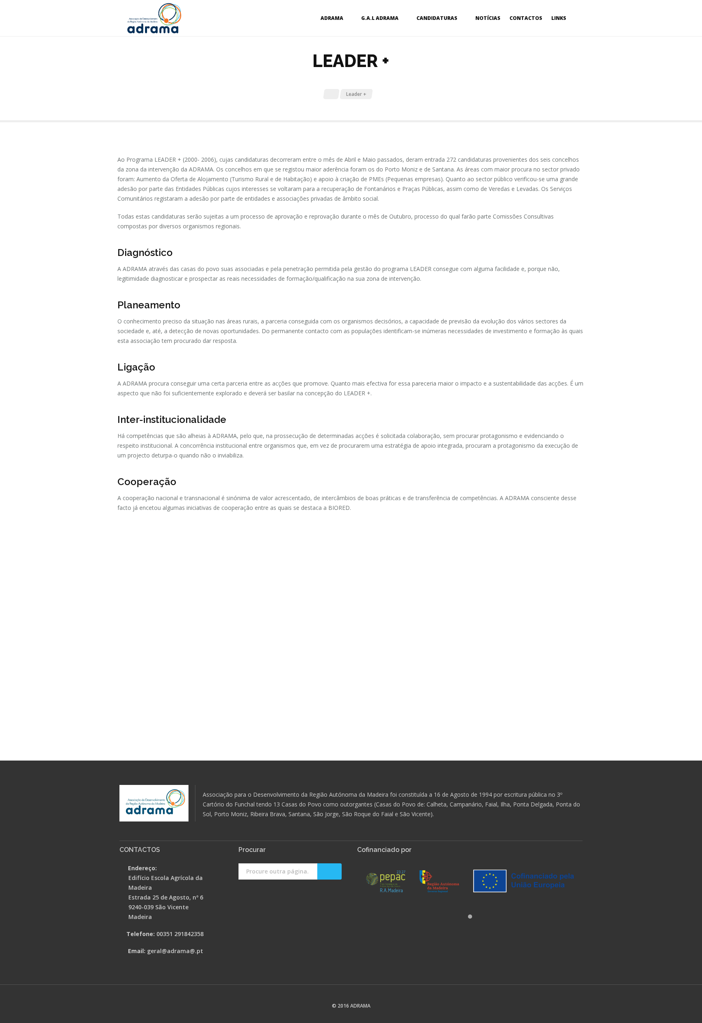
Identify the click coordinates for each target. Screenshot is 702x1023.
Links (558, 18)
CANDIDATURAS (436, 18)
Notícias (487, 18)
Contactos (525, 18)
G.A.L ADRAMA (380, 18)
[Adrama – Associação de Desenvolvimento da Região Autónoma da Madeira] (153, 18)
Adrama (332, 18)
